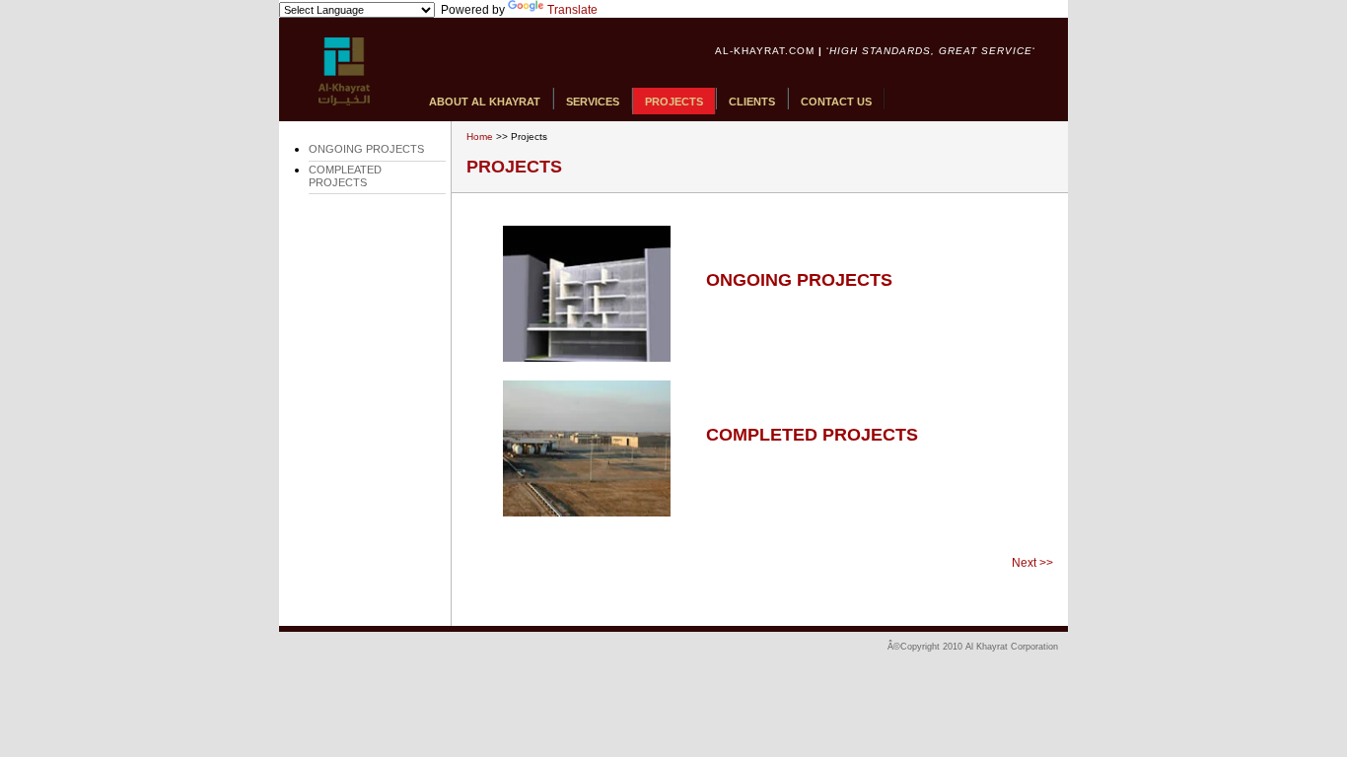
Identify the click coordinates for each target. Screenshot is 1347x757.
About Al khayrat (484, 101)
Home (479, 136)
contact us (836, 101)
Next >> (1032, 563)
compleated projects (345, 176)
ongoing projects (366, 149)
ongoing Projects (799, 280)
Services (592, 101)
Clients (752, 101)
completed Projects (812, 435)
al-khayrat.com (765, 50)
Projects (674, 101)
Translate (572, 10)
